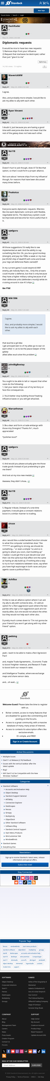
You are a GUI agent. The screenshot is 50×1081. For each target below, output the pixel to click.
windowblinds (15, 946)
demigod (33, 960)
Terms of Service (23, 1077)
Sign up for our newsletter (15, 1061)
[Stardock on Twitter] (14, 878)
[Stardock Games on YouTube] (23, 878)
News (4, 1032)
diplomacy (42, 62)
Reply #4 (5, 204)
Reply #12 (6, 595)
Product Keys (36, 1028)
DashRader (14, 26)
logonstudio (30, 963)
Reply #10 (6, 503)
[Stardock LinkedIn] (29, 882)
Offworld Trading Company (38, 1001)
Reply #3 (5, 163)
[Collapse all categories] (47, 785)
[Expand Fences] (4, 809)
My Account (35, 1022)
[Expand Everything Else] (1, 847)
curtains (39, 963)
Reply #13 (6, 648)
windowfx (42, 960)
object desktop (8, 963)
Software (6, 977)
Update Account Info (38, 1035)
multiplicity (32, 950)
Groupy (4, 1001)
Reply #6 (5, 310)
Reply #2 (5, 122)
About (4, 1019)
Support (35, 1014)
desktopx (14, 957)
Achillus (12, 579)
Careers (4, 1028)
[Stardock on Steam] (36, 878)
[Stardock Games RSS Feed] (34, 882)
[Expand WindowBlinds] (4, 839)
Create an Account (37, 1025)
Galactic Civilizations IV (36, 988)
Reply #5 (5, 242)
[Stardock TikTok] (25, 882)
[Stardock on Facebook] (18, 878)
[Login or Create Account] (40, 3)
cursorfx (23, 960)
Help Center (35, 1019)
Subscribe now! (25, 864)
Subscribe (36, 1065)
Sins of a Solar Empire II (36, 992)
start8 (5, 953)
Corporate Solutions (9, 985)
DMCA (33, 1077)
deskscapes (14, 953)
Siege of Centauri (34, 1005)
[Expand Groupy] (4, 813)
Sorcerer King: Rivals (35, 1008)
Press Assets (6, 1035)
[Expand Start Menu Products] (4, 833)
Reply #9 (5, 459)
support (16, 967)
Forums (5, 1045)
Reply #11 (6, 535)
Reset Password (36, 1032)
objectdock (21, 950)
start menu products (30, 946)
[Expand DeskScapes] (4, 806)
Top (48, 87)
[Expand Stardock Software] (1, 786)
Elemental (32, 985)
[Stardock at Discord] (20, 882)
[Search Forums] (47, 3)
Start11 (4, 988)
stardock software (9, 950)
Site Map (41, 1077)
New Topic (41, 10)
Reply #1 (5, 87)
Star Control (32, 995)
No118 (11, 151)
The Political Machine (36, 998)
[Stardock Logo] (13, 3)
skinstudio (14, 960)
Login (22, 15)
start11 (5, 960)
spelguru (13, 230)
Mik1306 (12, 298)
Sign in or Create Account (25, 741)
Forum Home (5, 15)
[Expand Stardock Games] (1, 843)
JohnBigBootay (16, 364)
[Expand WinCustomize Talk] (4, 836)
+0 (4, 33)
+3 (4, 587)
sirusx (11, 523)
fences (5, 946)
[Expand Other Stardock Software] (4, 823)
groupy (41, 950)
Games (31, 977)
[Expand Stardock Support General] (4, 796)
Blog (3, 1022)
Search (15, 15)
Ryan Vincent (15, 110)
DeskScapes (6, 995)
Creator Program (8, 1038)
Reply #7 (5, 376)
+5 (4, 200)
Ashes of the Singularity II (37, 982)
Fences (4, 992)
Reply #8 (5, 420)
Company (6, 1014)
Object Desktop (7, 982)
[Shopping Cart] (44, 3)
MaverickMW (15, 75)
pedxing (12, 636)
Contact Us (6, 1042)
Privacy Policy (10, 1077)
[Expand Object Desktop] (4, 792)
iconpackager (37, 957)
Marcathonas (15, 408)
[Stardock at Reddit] (16, 882)
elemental (19, 963)
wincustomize (24, 957)
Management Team (9, 1025)
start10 (5, 957)
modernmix (7, 967)
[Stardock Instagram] (31, 878)
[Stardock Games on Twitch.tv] (27, 878)
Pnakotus (13, 192)
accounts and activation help (30, 953)
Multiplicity (6, 998)
